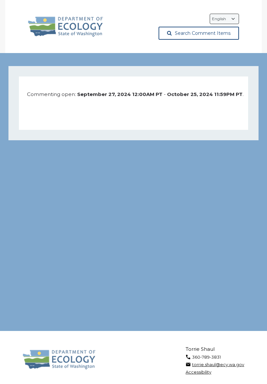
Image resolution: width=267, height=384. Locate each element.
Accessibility (198, 372)
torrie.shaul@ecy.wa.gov (218, 364)
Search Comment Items (203, 33)
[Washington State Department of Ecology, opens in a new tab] (65, 27)
